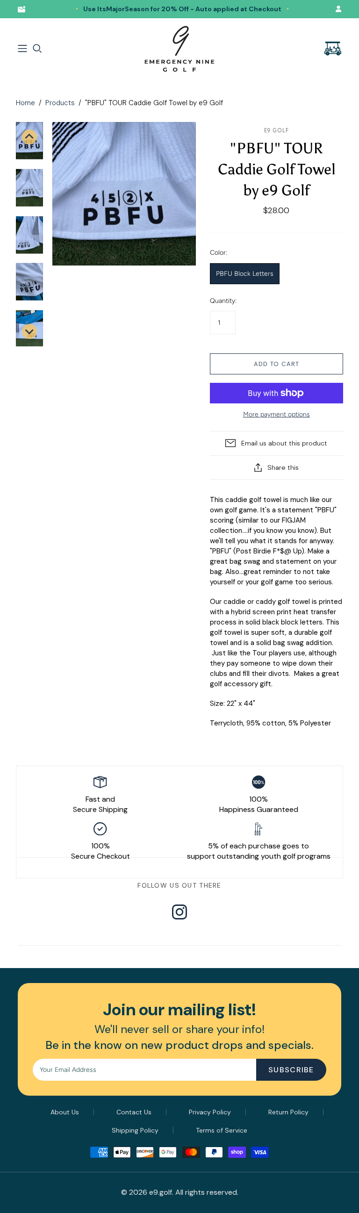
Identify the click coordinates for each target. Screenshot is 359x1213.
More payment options (276, 414)
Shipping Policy (135, 1130)
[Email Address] (23, 9)
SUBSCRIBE (291, 1070)
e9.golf (160, 1192)
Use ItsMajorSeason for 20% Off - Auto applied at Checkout (182, 9)
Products (60, 103)
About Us (64, 1112)
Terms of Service (221, 1130)
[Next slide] (29, 331)
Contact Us (133, 1112)
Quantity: (223, 301)
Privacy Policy (210, 1112)
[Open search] (37, 48)
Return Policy (288, 1112)
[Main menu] (22, 48)
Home (25, 103)
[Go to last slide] (29, 136)
